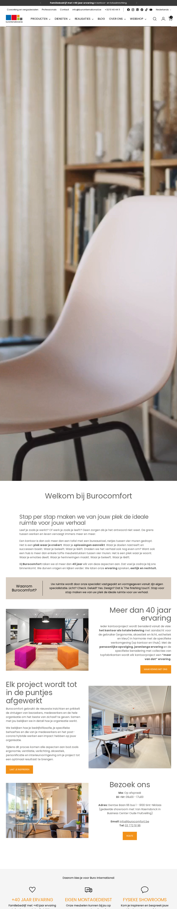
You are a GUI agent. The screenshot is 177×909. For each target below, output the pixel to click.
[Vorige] (40, 3)
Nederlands (162, 9)
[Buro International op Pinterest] (141, 9)
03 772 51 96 (133, 825)
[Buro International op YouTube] (150, 9)
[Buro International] (14, 19)
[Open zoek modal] (154, 18)
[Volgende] (136, 3)
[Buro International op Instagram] (132, 9)
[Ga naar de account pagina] (162, 18)
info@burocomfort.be (134, 821)
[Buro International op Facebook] (128, 9)
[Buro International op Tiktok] (146, 9)
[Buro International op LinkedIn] (137, 9)
